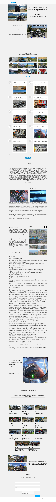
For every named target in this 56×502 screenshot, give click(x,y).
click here (10, 34)
